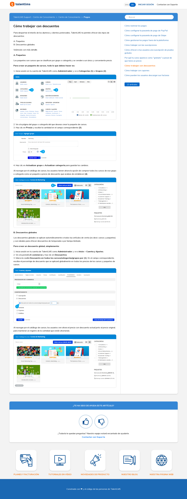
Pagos (87, 17)
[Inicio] (20, 5)
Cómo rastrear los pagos (136, 25)
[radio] (86, 422)
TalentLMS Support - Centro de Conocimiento (34, 17)
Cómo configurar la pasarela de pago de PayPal (146, 30)
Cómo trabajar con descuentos (140, 65)
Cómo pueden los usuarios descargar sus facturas (147, 75)
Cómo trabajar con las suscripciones (141, 45)
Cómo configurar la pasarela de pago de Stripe (145, 35)
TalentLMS (116, 489)
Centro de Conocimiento (69, 17)
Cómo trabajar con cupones (137, 70)
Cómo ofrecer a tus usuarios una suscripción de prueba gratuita (149, 51)
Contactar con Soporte (167, 4)
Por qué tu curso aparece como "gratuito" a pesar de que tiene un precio (148, 59)
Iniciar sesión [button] (146, 4)
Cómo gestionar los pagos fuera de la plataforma (147, 40)
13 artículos (132, 84)
